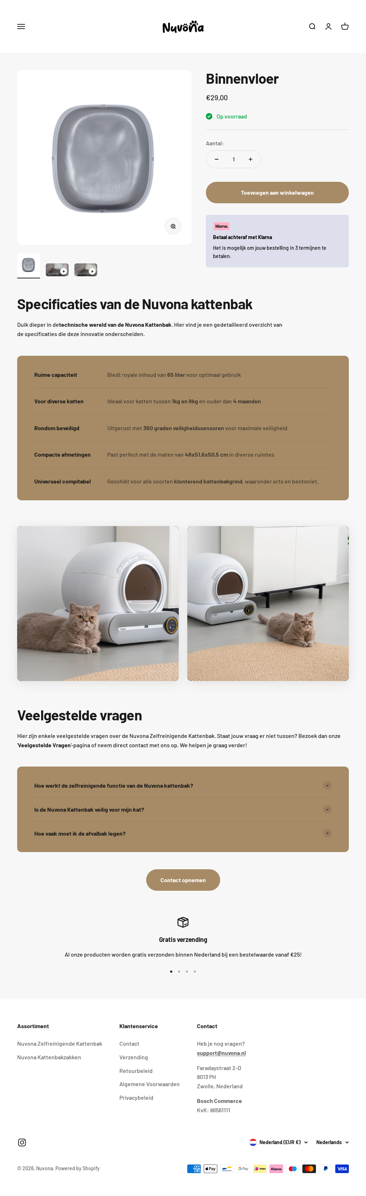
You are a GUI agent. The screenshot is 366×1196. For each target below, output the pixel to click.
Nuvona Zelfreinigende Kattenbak (59, 1043)
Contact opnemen (183, 879)
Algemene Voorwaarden (149, 1083)
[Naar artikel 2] (57, 270)
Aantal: (215, 143)
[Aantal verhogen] (250, 159)
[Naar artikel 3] (85, 270)
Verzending (133, 1057)
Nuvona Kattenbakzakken (49, 1057)
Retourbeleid (136, 1070)
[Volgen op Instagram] (22, 1142)
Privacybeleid (136, 1097)
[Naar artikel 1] (28, 265)
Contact (129, 1043)
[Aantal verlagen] (216, 159)
